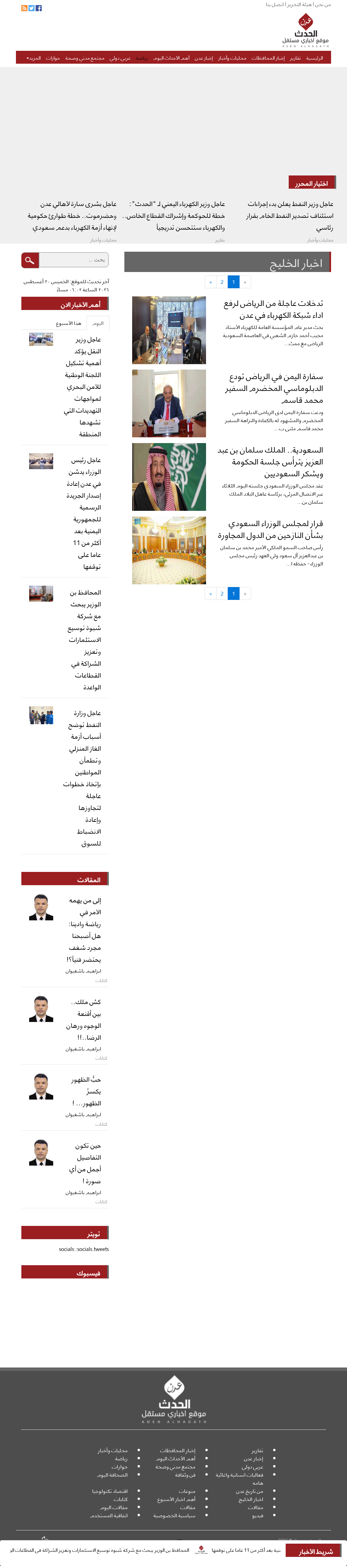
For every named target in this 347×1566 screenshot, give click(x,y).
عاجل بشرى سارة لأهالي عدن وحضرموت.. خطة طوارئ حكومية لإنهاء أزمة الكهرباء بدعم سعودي (72, 214)
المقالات (89, 879)
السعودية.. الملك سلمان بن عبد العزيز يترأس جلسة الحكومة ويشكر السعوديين (270, 461)
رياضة (142, 57)
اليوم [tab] (98, 322)
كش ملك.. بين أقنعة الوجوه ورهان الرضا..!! (83, 1019)
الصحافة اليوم (112, 1474)
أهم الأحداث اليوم (171, 57)
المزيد (35, 57)
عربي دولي (120, 57)
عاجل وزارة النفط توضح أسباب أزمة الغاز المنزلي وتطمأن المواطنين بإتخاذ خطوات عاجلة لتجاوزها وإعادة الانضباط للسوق (82, 777)
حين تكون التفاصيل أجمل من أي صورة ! (85, 1162)
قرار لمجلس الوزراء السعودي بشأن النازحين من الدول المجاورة (270, 528)
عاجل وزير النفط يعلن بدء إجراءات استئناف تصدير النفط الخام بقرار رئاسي (289, 214)
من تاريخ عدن (249, 1490)
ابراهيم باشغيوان (83, 970)
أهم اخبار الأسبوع (177, 1499)
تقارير (295, 57)
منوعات (187, 1490)
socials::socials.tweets (84, 1249)
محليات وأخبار (232, 57)
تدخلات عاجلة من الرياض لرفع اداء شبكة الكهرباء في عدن (273, 308)
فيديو (257, 1515)
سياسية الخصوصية (175, 1515)
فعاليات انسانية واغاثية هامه (239, 1478)
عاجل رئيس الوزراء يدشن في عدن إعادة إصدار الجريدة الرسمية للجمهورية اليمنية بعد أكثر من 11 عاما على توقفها (84, 512)
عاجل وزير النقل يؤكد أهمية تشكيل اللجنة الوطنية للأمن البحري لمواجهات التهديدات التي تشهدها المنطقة (82, 386)
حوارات (53, 57)
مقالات (255, 1507)
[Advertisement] (173, 124)
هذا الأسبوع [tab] (68, 322)
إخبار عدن (204, 57)
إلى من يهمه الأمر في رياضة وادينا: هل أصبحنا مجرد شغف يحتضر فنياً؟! (83, 929)
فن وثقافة (185, 1474)
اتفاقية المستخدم (109, 1515)
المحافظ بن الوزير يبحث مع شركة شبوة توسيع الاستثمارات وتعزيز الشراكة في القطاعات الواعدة (119, 1549)
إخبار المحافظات (268, 57)
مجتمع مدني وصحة (84, 57)
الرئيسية (314, 57)
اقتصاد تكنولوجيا (110, 1490)
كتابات (121, 1499)
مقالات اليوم (114, 1507)
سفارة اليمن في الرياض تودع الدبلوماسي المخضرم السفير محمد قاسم (274, 387)
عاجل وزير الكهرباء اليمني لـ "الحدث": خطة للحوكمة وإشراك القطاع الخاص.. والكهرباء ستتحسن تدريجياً (173, 214)
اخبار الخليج (251, 1499)
